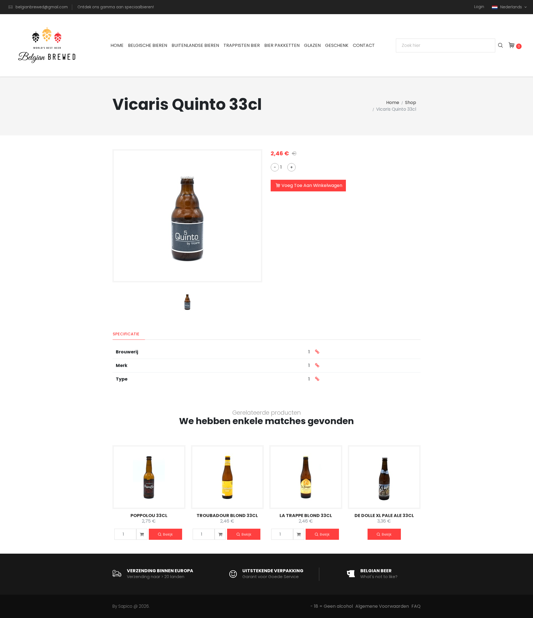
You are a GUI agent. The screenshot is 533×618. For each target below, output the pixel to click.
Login (479, 6)
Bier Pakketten (282, 45)
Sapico (125, 606)
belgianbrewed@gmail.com (42, 7)
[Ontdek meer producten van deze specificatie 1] (317, 352)
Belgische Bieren (147, 45)
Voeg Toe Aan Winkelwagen (311, 185)
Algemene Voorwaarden (382, 606)
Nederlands (511, 7)
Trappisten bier (241, 45)
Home (117, 45)
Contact (364, 45)
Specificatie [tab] (126, 334)
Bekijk (168, 534)
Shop (410, 102)
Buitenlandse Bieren (195, 45)
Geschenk (336, 45)
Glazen (312, 45)
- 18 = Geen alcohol (331, 606)
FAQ (416, 606)
